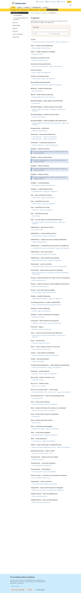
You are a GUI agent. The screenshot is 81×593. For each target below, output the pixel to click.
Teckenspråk (41, 1)
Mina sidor (15, 22)
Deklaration (13, 9)
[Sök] (70, 5)
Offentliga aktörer (36, 7)
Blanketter (15, 28)
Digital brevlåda (16, 25)
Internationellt (42, 9)
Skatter (18, 9)
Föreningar (26, 7)
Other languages (52, 1)
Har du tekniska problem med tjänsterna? (21, 18)
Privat (13, 7)
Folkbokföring (24, 9)
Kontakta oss (62, 1)
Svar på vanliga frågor (18, 34)
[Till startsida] (19, 3)
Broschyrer (15, 31)
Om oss (45, 7)
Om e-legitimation (18, 15)
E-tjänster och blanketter (52, 9)
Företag (19, 7)
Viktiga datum (16, 37)
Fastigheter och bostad (33, 9)
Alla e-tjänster (16, 13)
